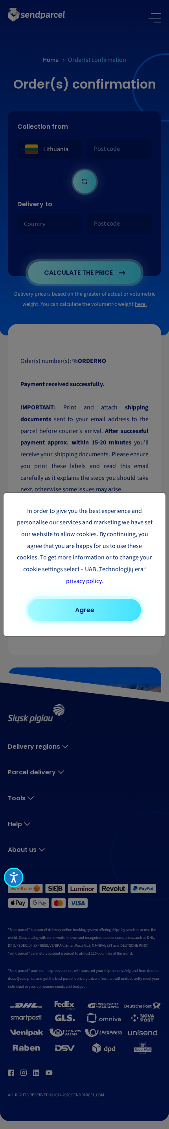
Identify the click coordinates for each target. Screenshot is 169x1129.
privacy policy (83, 581)
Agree (84, 609)
